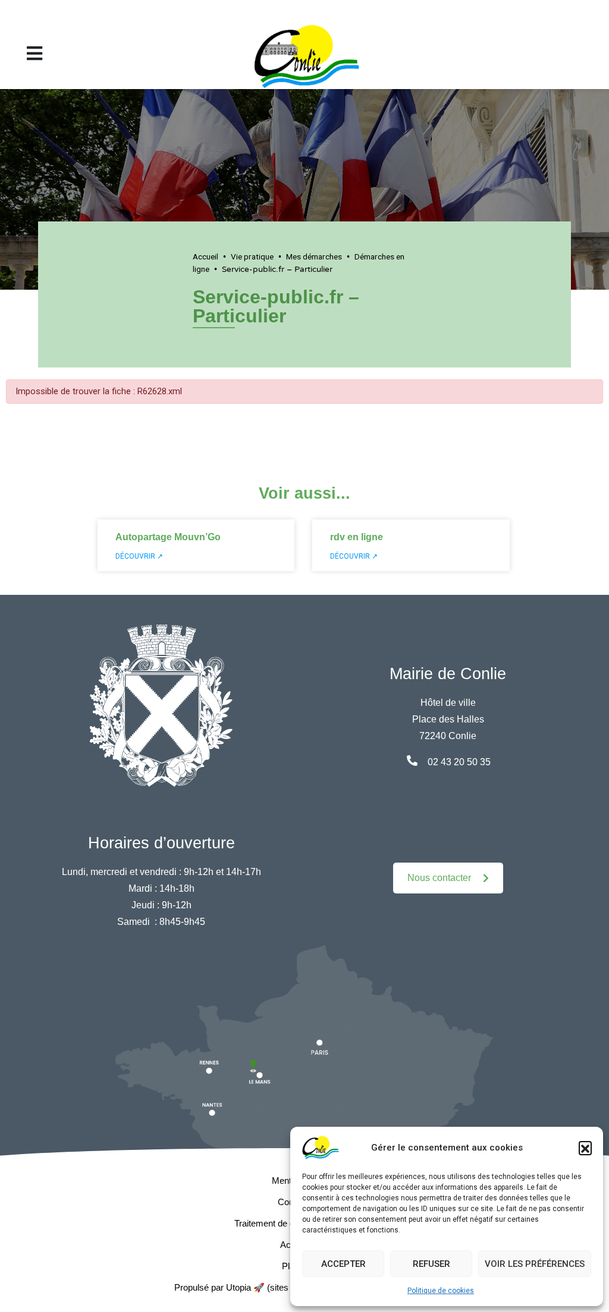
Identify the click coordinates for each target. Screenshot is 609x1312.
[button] (585, 1147)
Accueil (205, 256)
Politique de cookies (440, 1290)
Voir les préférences (535, 1264)
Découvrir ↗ (139, 556)
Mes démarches (314, 256)
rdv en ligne (356, 537)
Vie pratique (252, 256)
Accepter (343, 1264)
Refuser (431, 1264)
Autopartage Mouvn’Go (168, 537)
